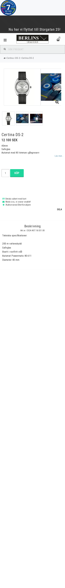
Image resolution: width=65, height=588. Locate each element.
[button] (57, 102)
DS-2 (17, 58)
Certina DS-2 (28, 58)
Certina (10, 58)
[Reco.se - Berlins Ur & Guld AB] (8, 7)
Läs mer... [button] (59, 156)
